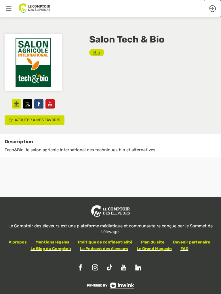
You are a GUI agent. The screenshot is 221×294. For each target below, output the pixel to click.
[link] (96, 52)
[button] (8, 8)
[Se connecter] (212, 8)
